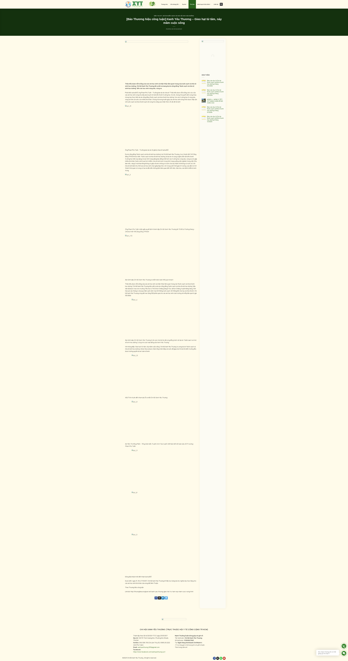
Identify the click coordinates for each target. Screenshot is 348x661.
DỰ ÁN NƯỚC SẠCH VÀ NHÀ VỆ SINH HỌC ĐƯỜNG (178, 16)
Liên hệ (216, 4)
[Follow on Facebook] (214, 658)
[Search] (221, 4)
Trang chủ (164, 4)
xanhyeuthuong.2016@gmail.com (149, 647)
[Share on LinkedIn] (162, 598)
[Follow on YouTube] (224, 658)
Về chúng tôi (174, 4)
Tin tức (192, 4)
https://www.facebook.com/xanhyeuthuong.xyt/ (149, 652)
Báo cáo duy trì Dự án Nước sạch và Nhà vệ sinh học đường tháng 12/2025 (215, 119)
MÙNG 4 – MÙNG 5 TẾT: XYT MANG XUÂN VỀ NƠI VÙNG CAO (215, 101)
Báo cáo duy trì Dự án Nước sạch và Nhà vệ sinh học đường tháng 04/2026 (215, 83)
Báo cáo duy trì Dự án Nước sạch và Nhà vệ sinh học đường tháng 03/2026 (215, 92)
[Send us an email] (217, 658)
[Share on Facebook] (156, 598)
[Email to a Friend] (159, 598)
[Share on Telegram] (166, 598)
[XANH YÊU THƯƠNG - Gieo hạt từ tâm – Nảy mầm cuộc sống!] (134, 4)
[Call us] (220, 658)
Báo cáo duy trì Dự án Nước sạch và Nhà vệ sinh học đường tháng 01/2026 (215, 109)
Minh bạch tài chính (203, 4)
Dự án (184, 4)
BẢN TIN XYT (158, 16)
